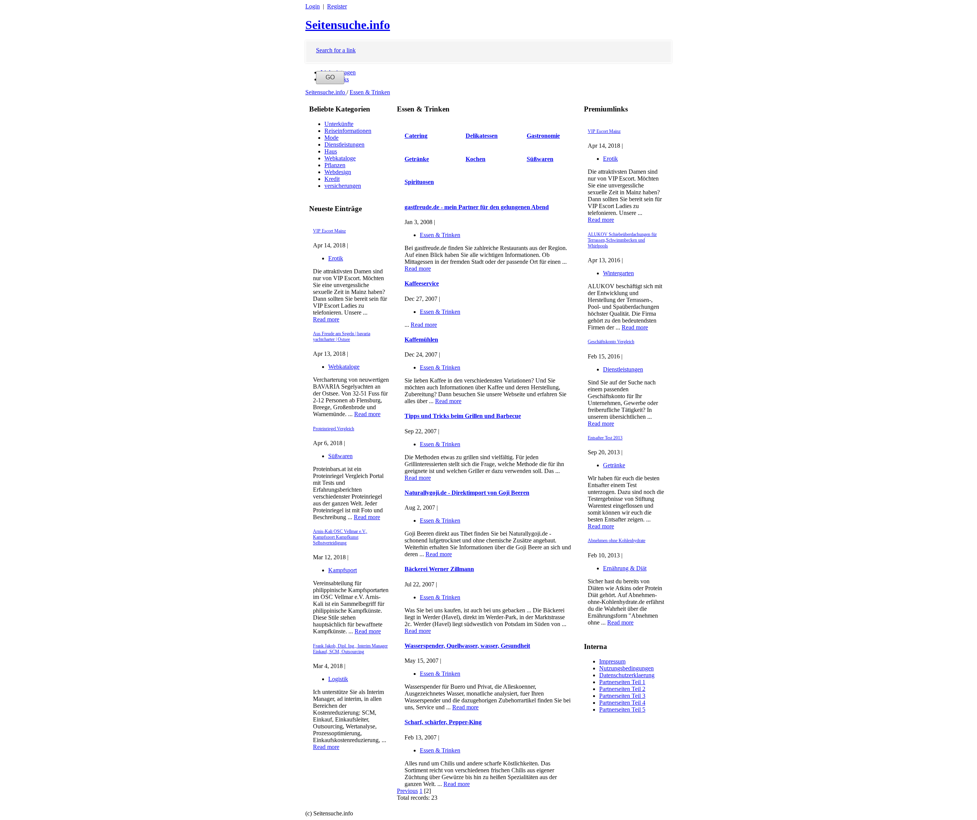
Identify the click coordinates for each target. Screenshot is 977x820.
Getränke (614, 465)
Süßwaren (340, 456)
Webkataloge (340, 158)
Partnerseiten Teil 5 (622, 709)
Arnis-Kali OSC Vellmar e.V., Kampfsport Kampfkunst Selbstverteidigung (340, 537)
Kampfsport (342, 570)
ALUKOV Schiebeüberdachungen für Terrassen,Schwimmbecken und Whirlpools (622, 240)
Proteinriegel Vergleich (333, 428)
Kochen (475, 159)
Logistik (338, 679)
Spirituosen (419, 182)
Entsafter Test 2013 (605, 438)
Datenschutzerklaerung (627, 675)
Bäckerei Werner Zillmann (439, 569)
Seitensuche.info (347, 25)
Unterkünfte (338, 124)
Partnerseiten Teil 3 (622, 695)
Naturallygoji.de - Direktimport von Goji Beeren (467, 492)
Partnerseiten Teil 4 (622, 702)
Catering (416, 135)
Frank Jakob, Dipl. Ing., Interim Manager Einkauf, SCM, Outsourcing (350, 648)
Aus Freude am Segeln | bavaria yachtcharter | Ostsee (341, 336)
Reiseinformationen (347, 131)
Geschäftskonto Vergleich (611, 341)
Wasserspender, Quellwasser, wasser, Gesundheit (467, 645)
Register (337, 6)
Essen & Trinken (370, 92)
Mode (331, 137)
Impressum (612, 661)
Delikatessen (482, 135)
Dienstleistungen (344, 144)
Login (312, 6)
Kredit (332, 179)
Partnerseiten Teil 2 (622, 689)
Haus (330, 151)
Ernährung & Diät (624, 568)
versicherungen (342, 185)
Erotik (335, 258)
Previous (407, 791)
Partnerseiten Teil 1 (622, 682)
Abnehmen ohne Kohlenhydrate (616, 540)
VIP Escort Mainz (329, 231)
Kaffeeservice (422, 283)
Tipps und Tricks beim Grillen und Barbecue (463, 416)
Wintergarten (618, 273)
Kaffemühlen (421, 339)
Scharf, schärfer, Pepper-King (443, 722)
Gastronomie (543, 135)
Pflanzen (334, 165)
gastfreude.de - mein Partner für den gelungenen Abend (477, 207)
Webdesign (337, 172)
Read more (326, 319)
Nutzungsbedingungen (626, 668)
